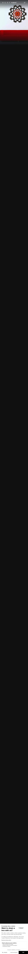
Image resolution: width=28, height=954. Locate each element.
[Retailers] (3, 2)
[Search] (5, 2)
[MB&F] (14, 2)
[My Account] (9, 2)
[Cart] (7, 2)
